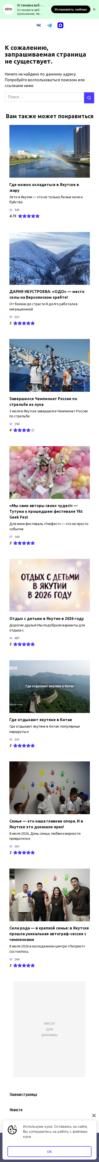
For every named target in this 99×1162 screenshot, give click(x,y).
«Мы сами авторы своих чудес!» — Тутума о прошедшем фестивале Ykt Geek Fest (46, 511)
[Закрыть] (94, 1115)
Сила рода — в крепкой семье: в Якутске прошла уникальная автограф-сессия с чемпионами (49, 934)
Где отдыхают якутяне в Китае (40, 720)
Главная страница (23, 1094)
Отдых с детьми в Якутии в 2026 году (46, 618)
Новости (16, 1110)
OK (49, 1152)
